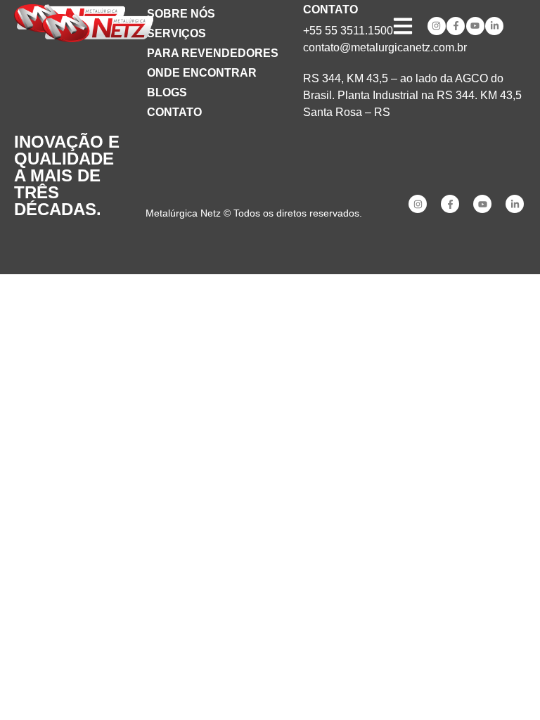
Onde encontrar (202, 73)
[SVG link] (97, 28)
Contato (174, 112)
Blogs (167, 92)
